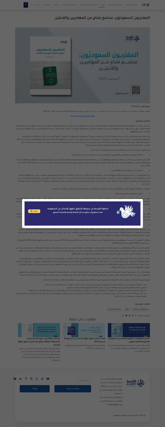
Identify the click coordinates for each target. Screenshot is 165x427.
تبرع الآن (35, 211)
